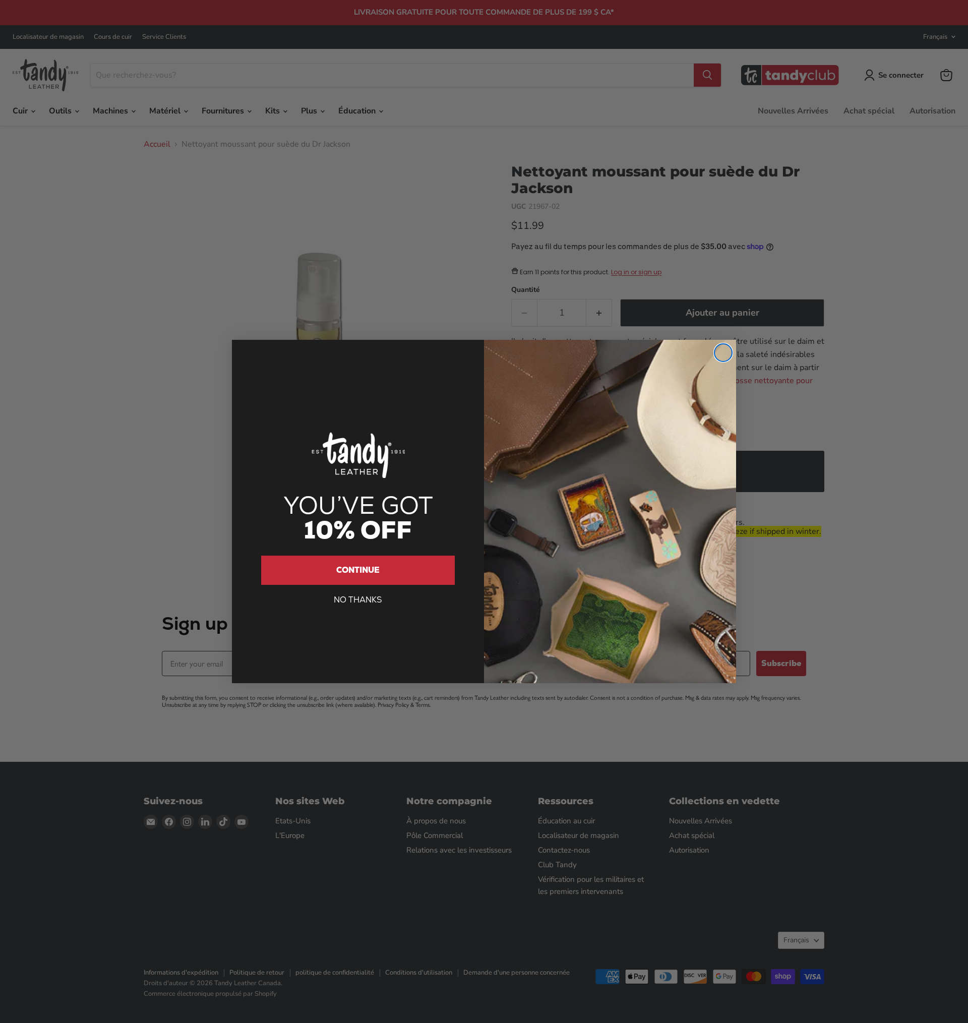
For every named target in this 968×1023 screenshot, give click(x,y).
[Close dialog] (723, 353)
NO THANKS (358, 599)
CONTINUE (358, 570)
